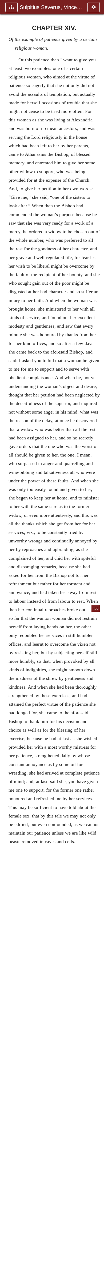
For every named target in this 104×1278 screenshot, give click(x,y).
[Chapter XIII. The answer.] (6, 639)
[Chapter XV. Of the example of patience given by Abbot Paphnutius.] (98, 639)
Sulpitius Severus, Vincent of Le (51, 7)
